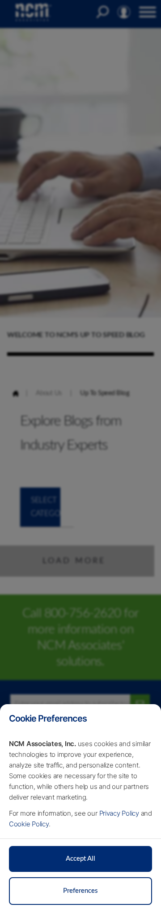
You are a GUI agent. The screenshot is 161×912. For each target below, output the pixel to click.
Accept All (80, 858)
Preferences (80, 890)
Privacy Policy (119, 813)
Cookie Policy (29, 824)
